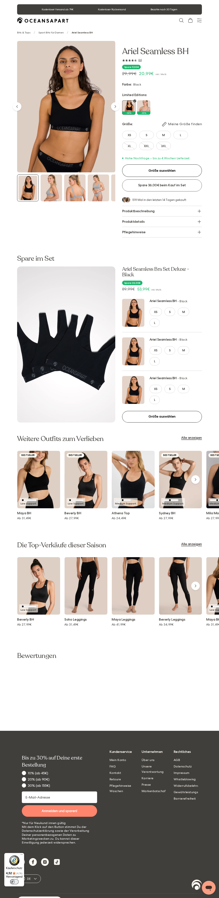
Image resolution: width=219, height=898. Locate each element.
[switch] (14, 881)
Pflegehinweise (133, 232)
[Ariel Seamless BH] (27, 187)
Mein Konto (118, 760)
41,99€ (119, 624)
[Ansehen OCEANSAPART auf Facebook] (33, 862)
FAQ (113, 766)
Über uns (148, 760)
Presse (146, 785)
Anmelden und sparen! (59, 811)
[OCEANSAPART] (42, 20)
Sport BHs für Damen (51, 32)
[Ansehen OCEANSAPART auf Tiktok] (57, 862)
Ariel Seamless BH (163, 301)
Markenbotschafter (156, 791)
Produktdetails (133, 222)
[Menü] (21, 855)
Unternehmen (152, 752)
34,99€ (166, 624)
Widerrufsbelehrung (188, 786)
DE (29, 879)
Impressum (181, 773)
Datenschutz (183, 766)
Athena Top (121, 513)
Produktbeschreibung (138, 211)
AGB (177, 760)
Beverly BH (72, 513)
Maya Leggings (123, 619)
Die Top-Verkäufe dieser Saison (61, 545)
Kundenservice (121, 752)
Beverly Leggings (172, 619)
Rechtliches (182, 752)
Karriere (147, 778)
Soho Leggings (75, 619)
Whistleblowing (185, 779)
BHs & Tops (23, 32)
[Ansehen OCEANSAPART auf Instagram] (45, 862)
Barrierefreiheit (185, 798)
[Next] (115, 106)
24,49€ (119, 518)
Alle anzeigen (191, 438)
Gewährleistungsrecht (190, 792)
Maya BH (24, 513)
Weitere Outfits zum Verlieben (60, 438)
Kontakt (115, 773)
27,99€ (71, 518)
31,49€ (24, 518)
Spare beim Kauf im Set (162, 185)
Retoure (115, 779)
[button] (181, 20)
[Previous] (17, 106)
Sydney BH (167, 513)
